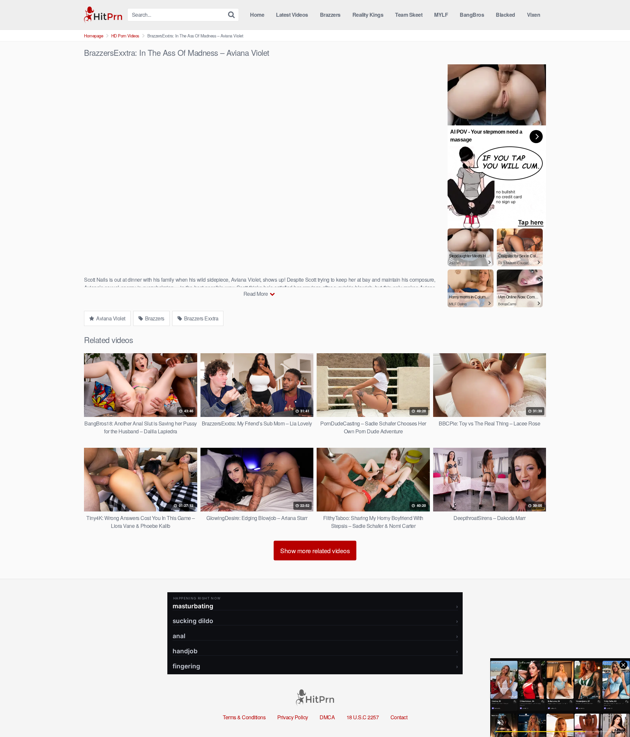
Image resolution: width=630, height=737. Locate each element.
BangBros (472, 14)
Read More (256, 293)
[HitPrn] (103, 15)
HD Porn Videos (125, 36)
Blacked (505, 14)
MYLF (441, 14)
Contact (399, 717)
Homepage (93, 36)
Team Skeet (408, 14)
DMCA (327, 717)
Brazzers (330, 14)
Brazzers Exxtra (200, 318)
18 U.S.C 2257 (362, 717)
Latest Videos (292, 14)
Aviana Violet (110, 318)
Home (257, 14)
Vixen (533, 14)
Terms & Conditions (244, 717)
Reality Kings (368, 14)
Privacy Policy (292, 717)
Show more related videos (315, 550)
